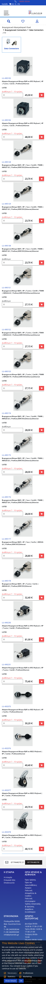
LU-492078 (6, 832)
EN (19, 4)
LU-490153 (6, 371)
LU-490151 (6, 287)
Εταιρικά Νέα (9, 880)
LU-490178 (6, 581)
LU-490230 (6, 622)
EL (16, 4)
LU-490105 (6, 78)
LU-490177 (6, 539)
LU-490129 (6, 204)
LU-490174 (6, 413)
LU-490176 (6, 497)
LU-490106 (6, 120)
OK (21, 981)
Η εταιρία (8, 877)
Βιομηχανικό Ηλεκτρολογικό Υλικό (16, 27)
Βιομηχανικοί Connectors (16, 30)
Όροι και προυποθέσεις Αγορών (31, 885)
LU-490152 (6, 329)
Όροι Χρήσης (30, 880)
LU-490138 (6, 245)
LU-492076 (6, 748)
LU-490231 (6, 664)
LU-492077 (6, 790)
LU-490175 (6, 455)
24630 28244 (24, 1)
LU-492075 (6, 706)
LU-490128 (6, 162)
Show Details (10, 981)
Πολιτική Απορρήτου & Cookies (30, 893)
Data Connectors (36, 30)
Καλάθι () (8, 4)
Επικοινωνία (9, 882)
